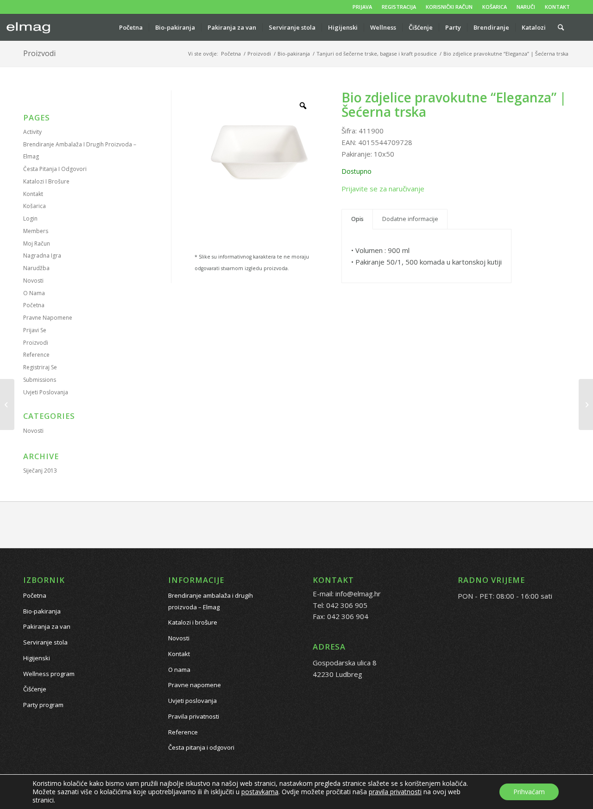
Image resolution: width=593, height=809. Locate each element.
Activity (32, 132)
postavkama (259, 792)
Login (30, 218)
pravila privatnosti (395, 791)
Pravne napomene (47, 318)
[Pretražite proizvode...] (561, 27)
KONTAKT (557, 6)
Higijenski (36, 658)
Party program (43, 705)
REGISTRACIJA (399, 6)
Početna (33, 305)
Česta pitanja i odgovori (55, 169)
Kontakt (33, 194)
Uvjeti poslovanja (45, 392)
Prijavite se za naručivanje (382, 188)
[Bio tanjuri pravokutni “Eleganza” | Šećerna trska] (7, 404)
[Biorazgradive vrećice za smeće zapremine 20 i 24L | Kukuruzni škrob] (586, 404)
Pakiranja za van (46, 626)
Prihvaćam (529, 791)
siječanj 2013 (40, 470)
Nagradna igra (42, 255)
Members (35, 231)
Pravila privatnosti (193, 716)
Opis (357, 219)
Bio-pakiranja (42, 611)
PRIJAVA (362, 6)
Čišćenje (34, 689)
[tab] (357, 219)
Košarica (34, 206)
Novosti (33, 280)
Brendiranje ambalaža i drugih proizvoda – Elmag (210, 601)
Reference (36, 355)
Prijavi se (34, 330)
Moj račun (36, 243)
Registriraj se (40, 367)
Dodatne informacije (410, 219)
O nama (34, 293)
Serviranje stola (45, 642)
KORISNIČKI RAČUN (449, 6)
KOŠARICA (494, 6)
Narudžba (36, 268)
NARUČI (526, 6)
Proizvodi (39, 53)
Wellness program (49, 674)
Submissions (39, 380)
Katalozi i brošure (46, 181)
